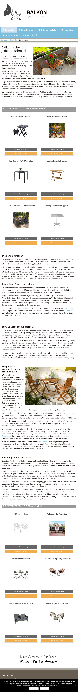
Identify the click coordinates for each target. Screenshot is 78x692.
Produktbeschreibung (21, 149)
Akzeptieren (34, 688)
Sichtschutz (44, 434)
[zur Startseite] (39, 12)
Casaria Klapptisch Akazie (57, 116)
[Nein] (75, 686)
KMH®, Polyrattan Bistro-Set (57, 603)
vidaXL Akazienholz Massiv (57, 161)
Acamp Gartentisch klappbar (57, 206)
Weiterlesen (44, 688)
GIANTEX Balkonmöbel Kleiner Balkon (21, 206)
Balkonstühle (69, 308)
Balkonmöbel (13, 40)
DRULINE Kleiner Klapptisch (20, 116)
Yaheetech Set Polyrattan (57, 514)
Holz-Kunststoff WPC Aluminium (21, 161)
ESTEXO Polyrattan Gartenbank (21, 603)
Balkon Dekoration (24, 308)
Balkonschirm (70, 310)
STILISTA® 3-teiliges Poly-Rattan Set (57, 559)
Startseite (4, 40)
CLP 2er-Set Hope (21, 514)
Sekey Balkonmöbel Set (21, 559)
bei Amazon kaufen (21, 153)
